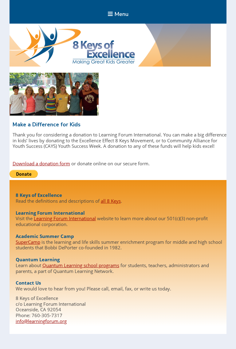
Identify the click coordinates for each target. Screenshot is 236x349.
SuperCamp (28, 242)
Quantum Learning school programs (80, 265)
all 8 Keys (111, 201)
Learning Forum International (65, 218)
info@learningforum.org (41, 321)
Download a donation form (41, 163)
